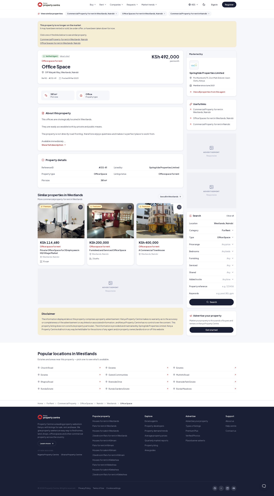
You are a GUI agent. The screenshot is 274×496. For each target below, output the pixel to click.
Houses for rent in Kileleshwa (105, 460)
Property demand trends (156, 430)
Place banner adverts (195, 440)
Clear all (230, 216)
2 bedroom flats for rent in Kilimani (108, 455)
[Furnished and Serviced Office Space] (110, 234)
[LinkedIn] (227, 488)
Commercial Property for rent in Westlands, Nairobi (64, 39)
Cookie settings (113, 488)
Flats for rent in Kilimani (103, 445)
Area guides (150, 450)
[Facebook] (214, 488)
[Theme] (203, 4)
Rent (101, 4)
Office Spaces (86, 403)
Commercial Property (67, 403)
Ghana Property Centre (71, 454)
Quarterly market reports (156, 440)
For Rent (50, 403)
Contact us (231, 430)
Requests (131, 4)
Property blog (151, 445)
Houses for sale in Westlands (105, 430)
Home (40, 403)
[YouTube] (233, 488)
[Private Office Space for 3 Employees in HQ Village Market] (61, 234)
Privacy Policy (84, 488)
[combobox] (218, 223)
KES (193, 4)
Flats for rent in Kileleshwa (104, 464)
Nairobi (100, 403)
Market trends (148, 4)
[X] (221, 488)
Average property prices (156, 435)
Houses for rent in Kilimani (104, 440)
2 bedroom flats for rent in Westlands (109, 435)
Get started (211, 330)
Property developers (154, 426)
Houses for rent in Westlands (105, 421)
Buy (91, 4)
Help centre (231, 426)
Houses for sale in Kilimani (104, 450)
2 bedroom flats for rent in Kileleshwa (109, 474)
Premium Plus (192, 430)
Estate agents (151, 421)
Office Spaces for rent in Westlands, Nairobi (60, 43)
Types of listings (193, 426)
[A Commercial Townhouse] (159, 234)
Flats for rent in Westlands (104, 426)
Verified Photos (193, 435)
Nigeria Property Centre (48, 454)
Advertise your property (197, 421)
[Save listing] (80, 207)
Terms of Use (98, 488)
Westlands (111, 403)
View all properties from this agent (209, 92)
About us (230, 421)
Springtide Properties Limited (207, 73)
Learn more (45, 443)
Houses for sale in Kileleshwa (105, 469)
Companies (115, 4)
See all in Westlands (169, 196)
